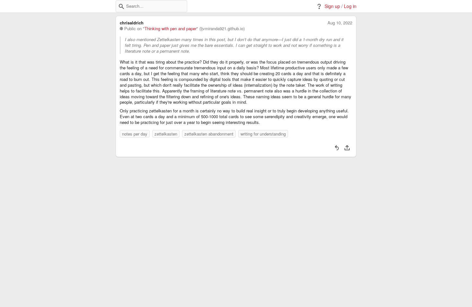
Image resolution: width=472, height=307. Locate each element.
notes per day (134, 134)
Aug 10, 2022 (340, 23)
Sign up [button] (332, 6)
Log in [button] (350, 6)
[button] (121, 6)
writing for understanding (263, 134)
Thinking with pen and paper (170, 28)
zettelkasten (165, 134)
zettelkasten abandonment (208, 134)
